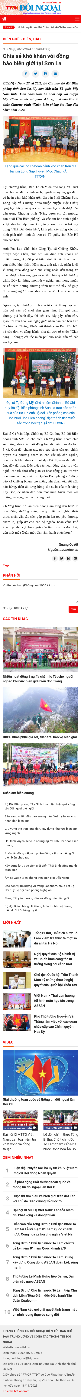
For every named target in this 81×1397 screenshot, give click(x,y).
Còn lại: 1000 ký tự (15, 608)
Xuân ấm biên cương (18, 793)
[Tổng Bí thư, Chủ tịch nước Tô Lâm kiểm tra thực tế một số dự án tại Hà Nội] (17, 938)
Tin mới (8, 27)
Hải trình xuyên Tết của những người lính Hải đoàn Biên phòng (41, 843)
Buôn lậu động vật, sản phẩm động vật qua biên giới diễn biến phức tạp (39, 855)
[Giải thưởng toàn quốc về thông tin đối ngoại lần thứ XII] (40, 1073)
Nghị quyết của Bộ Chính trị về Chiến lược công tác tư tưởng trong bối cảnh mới (54, 959)
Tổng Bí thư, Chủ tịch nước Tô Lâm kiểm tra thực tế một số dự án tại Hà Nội (55, 938)
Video (8, 1042)
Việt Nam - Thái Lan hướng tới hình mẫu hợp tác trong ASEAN (54, 1001)
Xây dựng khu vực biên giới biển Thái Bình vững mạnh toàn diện (41, 868)
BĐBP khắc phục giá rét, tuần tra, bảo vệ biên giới (40, 737)
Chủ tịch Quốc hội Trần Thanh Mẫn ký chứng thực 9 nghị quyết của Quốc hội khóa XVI (56, 980)
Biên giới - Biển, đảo (22, 39)
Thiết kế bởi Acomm (16, 1391)
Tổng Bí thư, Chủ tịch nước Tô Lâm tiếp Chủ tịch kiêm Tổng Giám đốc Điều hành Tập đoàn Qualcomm (45, 1295)
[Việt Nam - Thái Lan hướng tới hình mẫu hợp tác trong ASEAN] (17, 1001)
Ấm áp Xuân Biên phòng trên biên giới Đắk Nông (37, 878)
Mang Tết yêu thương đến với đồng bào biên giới (37, 898)
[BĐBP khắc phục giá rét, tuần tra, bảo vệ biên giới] (40, 710)
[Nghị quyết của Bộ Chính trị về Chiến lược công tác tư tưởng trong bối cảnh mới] (17, 959)
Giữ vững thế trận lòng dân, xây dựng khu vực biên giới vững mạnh (41, 831)
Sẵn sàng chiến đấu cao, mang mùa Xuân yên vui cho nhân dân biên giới (40, 818)
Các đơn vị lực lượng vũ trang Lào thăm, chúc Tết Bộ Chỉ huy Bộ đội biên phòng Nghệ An (39, 888)
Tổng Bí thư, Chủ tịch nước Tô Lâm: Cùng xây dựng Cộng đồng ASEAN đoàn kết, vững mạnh (45, 1262)
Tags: (6, 565)
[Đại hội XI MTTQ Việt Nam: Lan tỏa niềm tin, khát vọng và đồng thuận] (20, 1120)
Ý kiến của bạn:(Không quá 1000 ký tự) (29, 585)
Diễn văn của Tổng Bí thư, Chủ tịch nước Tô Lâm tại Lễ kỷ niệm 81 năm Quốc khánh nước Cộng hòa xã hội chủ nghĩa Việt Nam (44, 1229)
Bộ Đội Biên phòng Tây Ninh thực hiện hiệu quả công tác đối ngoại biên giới (40, 806)
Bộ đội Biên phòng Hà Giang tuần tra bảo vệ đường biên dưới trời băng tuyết (38, 908)
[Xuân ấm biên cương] (40, 766)
